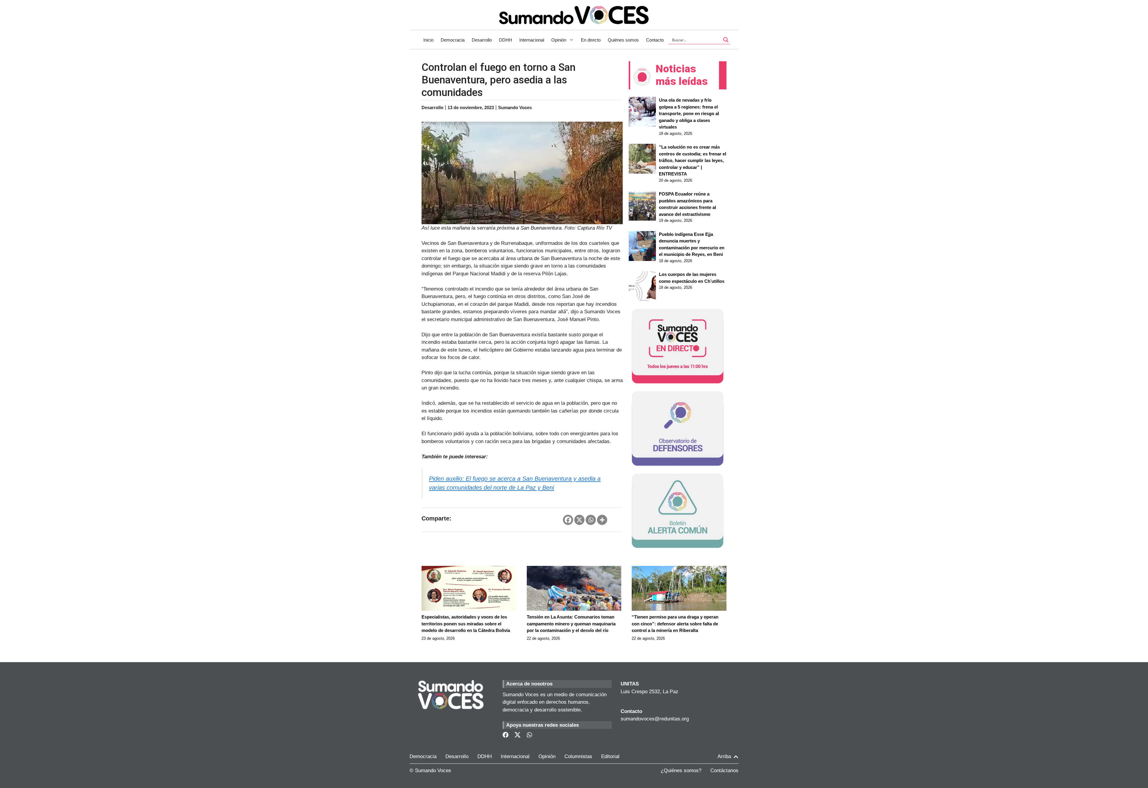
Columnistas (578, 756)
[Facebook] (568, 520)
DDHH (505, 39)
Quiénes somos (623, 39)
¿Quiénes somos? (681, 770)
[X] (579, 520)
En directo (591, 39)
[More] (602, 520)
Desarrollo (482, 39)
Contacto (655, 39)
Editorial (610, 756)
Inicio (428, 39)
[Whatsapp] (591, 520)
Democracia (453, 39)
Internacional (531, 39)
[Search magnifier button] (726, 40)
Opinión (558, 39)
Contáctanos (724, 770)
